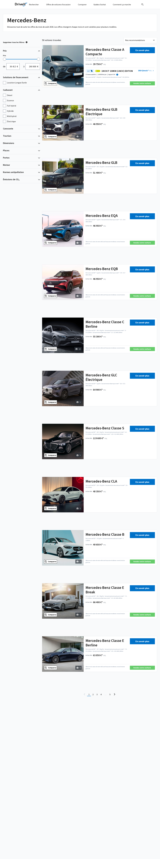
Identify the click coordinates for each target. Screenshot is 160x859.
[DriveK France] (21, 4)
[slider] (4, 59)
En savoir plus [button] (142, 50)
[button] (146, 70)
